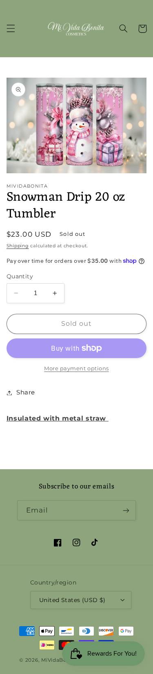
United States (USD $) (72, 600)
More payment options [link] (76, 368)
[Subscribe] (126, 510)
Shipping (18, 246)
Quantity (20, 276)
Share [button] (25, 392)
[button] (10, 28)
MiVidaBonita (59, 660)
